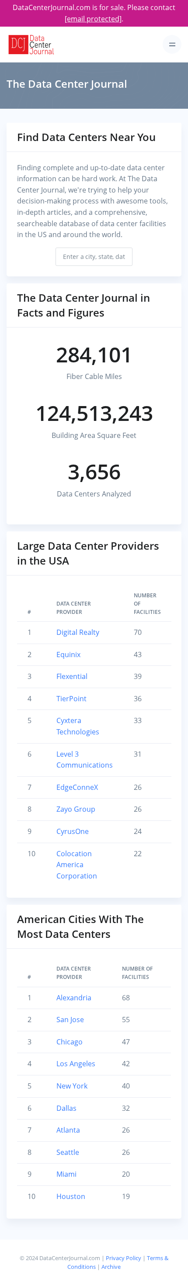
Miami (66, 1174)
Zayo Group (75, 809)
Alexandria (73, 998)
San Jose (70, 1019)
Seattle (67, 1152)
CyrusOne (72, 831)
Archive (111, 1267)
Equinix (68, 654)
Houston (70, 1196)
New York (71, 1086)
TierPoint (71, 698)
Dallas (66, 1108)
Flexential (71, 676)
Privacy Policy (123, 1258)
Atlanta (68, 1130)
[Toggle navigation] (172, 44)
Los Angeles (75, 1063)
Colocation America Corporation (76, 865)
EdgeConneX (77, 787)
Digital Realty (77, 632)
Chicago (69, 1042)
